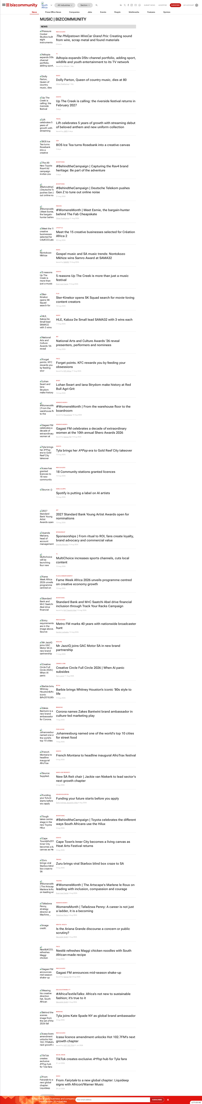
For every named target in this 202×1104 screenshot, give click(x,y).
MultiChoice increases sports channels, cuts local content (92, 560)
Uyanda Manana (62, 544)
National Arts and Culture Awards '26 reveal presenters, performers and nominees (88, 343)
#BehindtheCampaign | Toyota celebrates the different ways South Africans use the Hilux (96, 822)
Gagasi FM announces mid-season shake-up (88, 972)
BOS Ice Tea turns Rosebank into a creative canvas (93, 145)
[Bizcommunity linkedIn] (120, 5)
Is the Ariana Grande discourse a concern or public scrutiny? (93, 931)
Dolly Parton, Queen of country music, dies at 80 (91, 80)
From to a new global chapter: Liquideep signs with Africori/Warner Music (92, 1082)
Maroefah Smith (62, 937)
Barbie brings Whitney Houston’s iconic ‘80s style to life (94, 692)
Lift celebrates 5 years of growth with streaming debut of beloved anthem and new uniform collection (95, 125)
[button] (97, 5)
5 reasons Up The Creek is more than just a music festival (92, 278)
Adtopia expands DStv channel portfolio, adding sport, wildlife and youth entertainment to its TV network (96, 60)
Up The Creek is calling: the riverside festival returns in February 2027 (95, 103)
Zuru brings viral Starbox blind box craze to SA (90, 863)
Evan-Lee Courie (62, 284)
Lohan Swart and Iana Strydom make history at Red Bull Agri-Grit (93, 387)
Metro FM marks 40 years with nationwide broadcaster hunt (96, 626)
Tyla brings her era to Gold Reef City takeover (94, 450)
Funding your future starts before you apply (87, 798)
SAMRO (66, 262)
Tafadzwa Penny (62, 915)
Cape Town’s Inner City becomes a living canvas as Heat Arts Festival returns (93, 844)
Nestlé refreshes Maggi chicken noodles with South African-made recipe (93, 953)
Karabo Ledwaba (62, 632)
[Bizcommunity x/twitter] (124, 5)
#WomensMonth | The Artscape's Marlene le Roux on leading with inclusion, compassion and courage (95, 887)
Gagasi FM (67, 437)
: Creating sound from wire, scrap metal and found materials (94, 38)
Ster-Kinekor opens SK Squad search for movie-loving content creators (95, 300)
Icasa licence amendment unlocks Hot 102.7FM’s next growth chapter (95, 1039)
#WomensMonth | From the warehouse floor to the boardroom (93, 409)
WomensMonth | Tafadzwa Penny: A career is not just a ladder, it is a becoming (95, 909)
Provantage (67, 415)
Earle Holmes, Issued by (65, 803)
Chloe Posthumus (62, 84)
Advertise (162, 5)
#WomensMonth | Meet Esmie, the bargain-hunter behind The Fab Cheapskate (93, 212)
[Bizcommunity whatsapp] (139, 5)
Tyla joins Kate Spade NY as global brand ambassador (95, 1016)
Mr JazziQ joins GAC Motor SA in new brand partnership (88, 648)
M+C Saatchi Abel (70, 610)
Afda (76, 803)
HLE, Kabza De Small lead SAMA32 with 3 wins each (94, 319)
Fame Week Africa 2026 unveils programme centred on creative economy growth (94, 582)
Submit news (149, 5)
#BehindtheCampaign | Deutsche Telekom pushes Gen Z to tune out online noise (93, 190)
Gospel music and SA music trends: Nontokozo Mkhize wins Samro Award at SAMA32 (90, 256)
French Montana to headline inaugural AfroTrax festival (96, 755)
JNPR (65, 131)
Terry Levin (60, 676)
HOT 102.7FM (68, 1045)
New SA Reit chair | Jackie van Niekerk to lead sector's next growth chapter (96, 779)
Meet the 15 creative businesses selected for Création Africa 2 (95, 234)
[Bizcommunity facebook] (128, 5)
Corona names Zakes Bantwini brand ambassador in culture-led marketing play (94, 714)
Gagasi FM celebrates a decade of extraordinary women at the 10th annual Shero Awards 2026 (91, 431)
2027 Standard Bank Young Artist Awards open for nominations (92, 516)
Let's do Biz (196, 1102)
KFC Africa (67, 371)
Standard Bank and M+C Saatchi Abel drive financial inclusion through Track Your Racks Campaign (94, 604)
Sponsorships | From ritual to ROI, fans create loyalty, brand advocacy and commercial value (95, 538)
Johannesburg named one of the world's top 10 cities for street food (95, 735)
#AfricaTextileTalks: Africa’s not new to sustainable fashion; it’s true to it (93, 996)
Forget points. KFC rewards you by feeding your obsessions (90, 365)
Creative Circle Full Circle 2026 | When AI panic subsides (90, 670)
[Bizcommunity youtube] (135, 5)
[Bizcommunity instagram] (131, 5)
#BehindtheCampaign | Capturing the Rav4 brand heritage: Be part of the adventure (92, 168)
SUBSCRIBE (157, 1100)
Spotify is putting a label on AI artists (83, 493)
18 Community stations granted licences (85, 472)
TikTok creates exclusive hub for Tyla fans (91, 1059)
